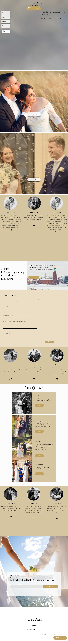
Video (3, 17)
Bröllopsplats (20, 312)
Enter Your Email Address (15, 584)
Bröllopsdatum (6, 312)
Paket (3, 12)
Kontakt (4, 21)
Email (32, 306)
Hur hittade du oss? (7, 331)
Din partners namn (21, 306)
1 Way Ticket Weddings (34, 4)
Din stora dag (5, 319)
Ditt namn (5, 306)
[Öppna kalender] (12, 315)
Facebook (62, 634)
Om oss (4, 25)
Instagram (54, 634)
